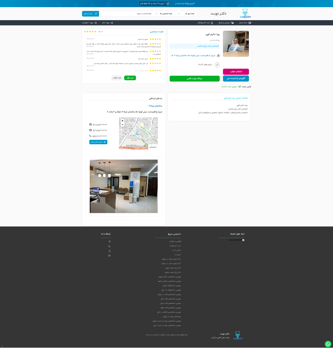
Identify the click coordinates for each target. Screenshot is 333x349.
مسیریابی (153, 147)
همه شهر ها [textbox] (189, 13)
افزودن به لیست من (236, 78)
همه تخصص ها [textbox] (166, 13)
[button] (137, 132)
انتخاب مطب (236, 71)
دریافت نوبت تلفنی (194, 78)
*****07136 (100, 125)
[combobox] (186, 14)
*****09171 (100, 136)
